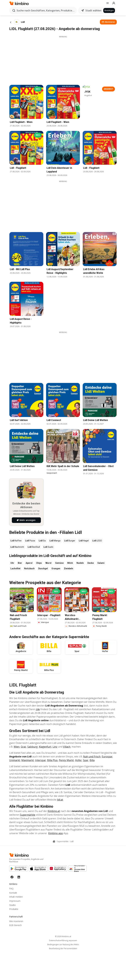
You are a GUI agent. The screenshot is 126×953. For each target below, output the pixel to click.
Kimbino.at (54, 811)
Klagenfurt (45, 746)
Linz (55, 746)
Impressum (14, 900)
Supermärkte (27, 814)
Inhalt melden (16, 896)
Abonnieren (110, 22)
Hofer (78, 760)
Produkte (13, 909)
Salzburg (32, 746)
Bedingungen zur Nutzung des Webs (63, 944)
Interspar (40, 760)
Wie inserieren (16, 921)
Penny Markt (66, 760)
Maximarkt (27, 760)
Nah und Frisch (91, 756)
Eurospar (107, 756)
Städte (12, 905)
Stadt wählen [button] (93, 10)
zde (38, 709)
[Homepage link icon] (54, 841)
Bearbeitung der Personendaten (63, 948)
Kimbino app (55, 833)
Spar (85, 760)
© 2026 (63, 936)
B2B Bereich (15, 925)
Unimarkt (14, 760)
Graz (23, 746)
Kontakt (13, 892)
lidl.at (60, 799)
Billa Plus (52, 760)
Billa (92, 760)
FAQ (11, 888)
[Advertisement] (63, 59)
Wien (17, 746)
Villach (66, 746)
